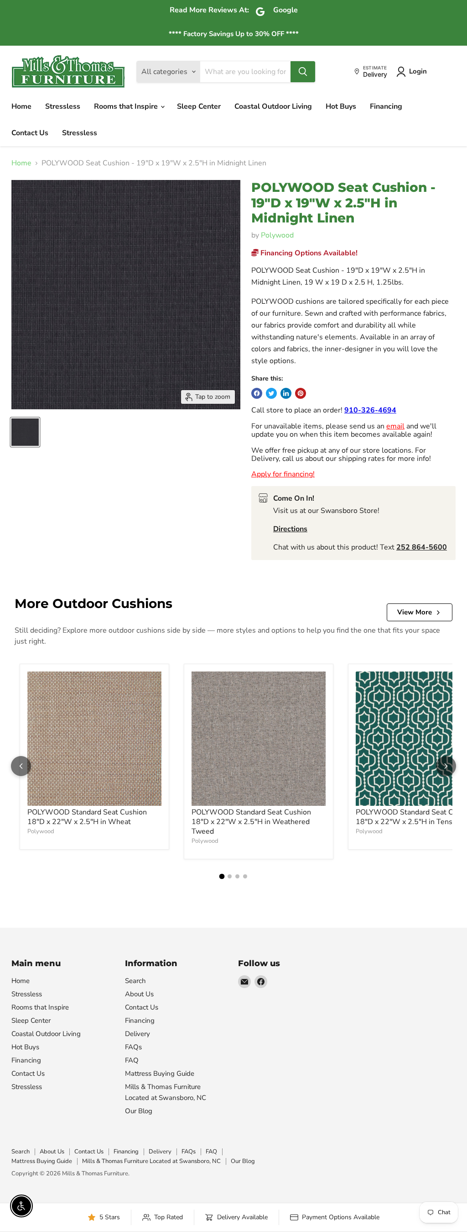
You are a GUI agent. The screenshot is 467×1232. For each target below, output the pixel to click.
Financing (386, 106)
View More (414, 612)
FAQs (133, 1047)
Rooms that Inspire (127, 106)
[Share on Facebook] (256, 393)
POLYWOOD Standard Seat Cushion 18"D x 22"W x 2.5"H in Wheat (87, 817)
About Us (139, 994)
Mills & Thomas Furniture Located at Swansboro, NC (151, 1161)
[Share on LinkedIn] (285, 393)
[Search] (303, 71)
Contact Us (29, 133)
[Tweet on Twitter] (271, 393)
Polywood (277, 235)
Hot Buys (341, 106)
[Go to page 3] (237, 876)
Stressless (62, 106)
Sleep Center (199, 106)
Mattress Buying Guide (159, 1073)
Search (135, 980)
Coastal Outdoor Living (273, 106)
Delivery (137, 1033)
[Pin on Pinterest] (300, 393)
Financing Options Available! (308, 253)
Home (21, 106)
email (395, 426)
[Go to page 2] (230, 876)
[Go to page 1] (222, 876)
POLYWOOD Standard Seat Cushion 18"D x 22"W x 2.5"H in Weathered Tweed (251, 821)
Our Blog (138, 1111)
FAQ (132, 1060)
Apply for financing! (283, 474)
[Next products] (446, 766)
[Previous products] (21, 766)
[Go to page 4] (245, 876)
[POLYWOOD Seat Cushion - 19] (25, 432)
